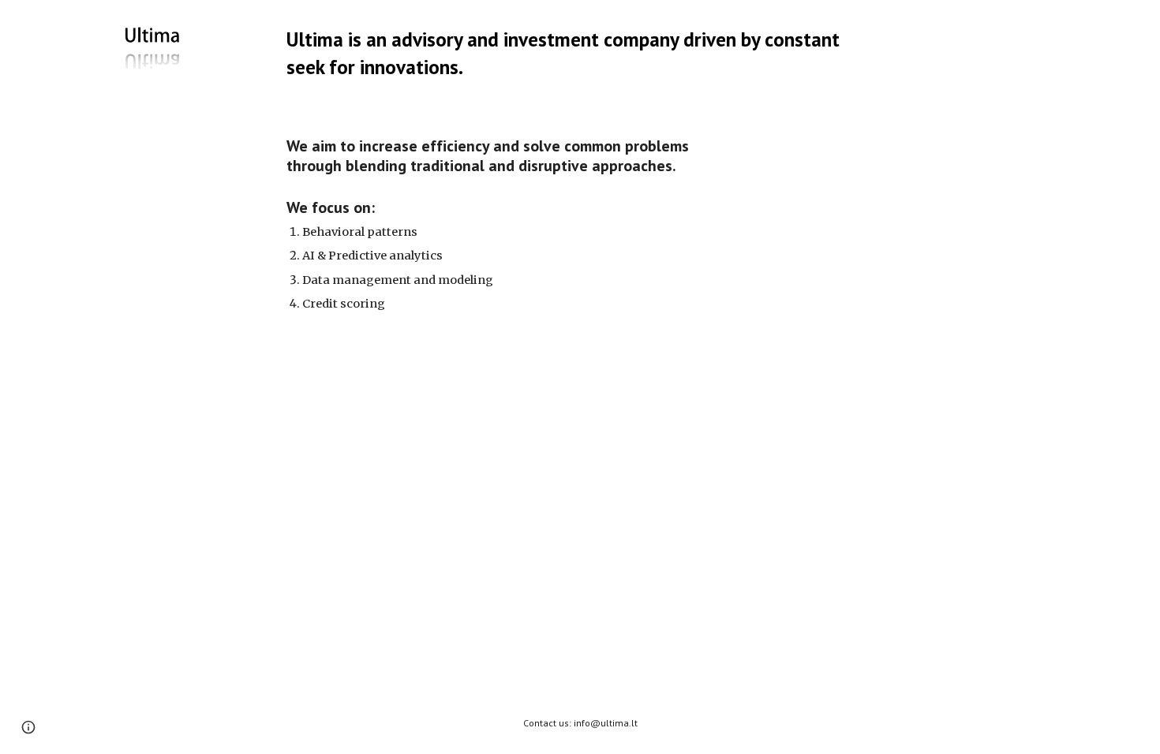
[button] (28, 727)
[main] (580, 53)
